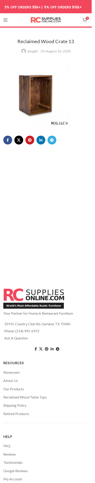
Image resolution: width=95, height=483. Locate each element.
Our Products (13, 389)
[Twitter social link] (41, 349)
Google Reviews (15, 471)
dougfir (32, 51)
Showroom (11, 372)
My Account (12, 479)
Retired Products (16, 414)
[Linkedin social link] (40, 140)
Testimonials (13, 462)
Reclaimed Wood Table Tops (25, 397)
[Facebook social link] (7, 140)
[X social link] (18, 140)
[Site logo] (46, 19)
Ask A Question (16, 338)
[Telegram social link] (52, 140)
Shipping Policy (15, 405)
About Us (10, 380)
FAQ (6, 446)
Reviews (9, 454)
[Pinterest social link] (29, 140)
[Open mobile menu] (5, 19)
